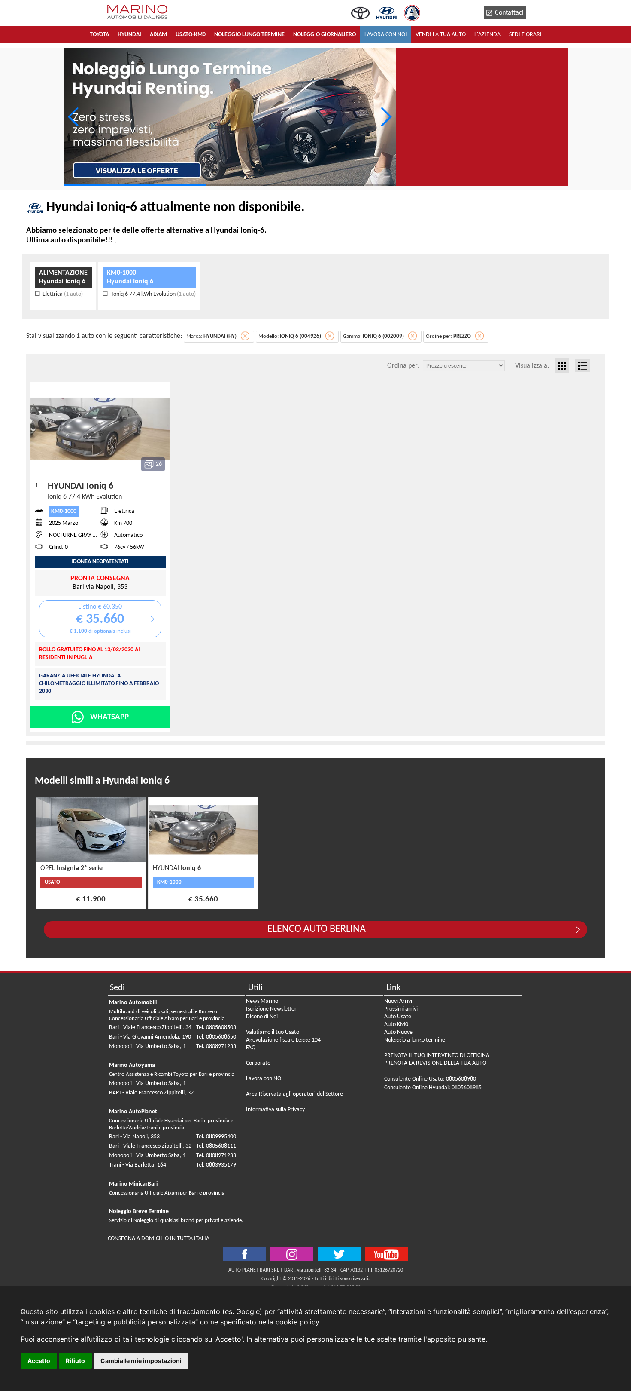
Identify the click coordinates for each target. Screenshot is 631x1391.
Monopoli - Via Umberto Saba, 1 (147, 1046)
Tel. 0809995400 (216, 1137)
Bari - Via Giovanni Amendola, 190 (150, 1037)
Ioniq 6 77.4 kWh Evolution (153, 294)
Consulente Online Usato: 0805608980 (430, 1079)
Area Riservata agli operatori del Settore (294, 1094)
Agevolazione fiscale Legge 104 (283, 1040)
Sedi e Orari (525, 34)
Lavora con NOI (264, 1078)
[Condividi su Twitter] (291, 1254)
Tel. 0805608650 (216, 1037)
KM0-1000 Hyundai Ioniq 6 (130, 277)
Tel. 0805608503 (216, 1027)
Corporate (258, 1063)
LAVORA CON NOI (385, 34)
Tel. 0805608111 (216, 1146)
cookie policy (297, 1321)
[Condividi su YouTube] (386, 1254)
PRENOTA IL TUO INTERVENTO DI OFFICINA (436, 1055)
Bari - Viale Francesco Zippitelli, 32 (150, 1146)
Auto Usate (397, 1017)
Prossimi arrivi (401, 1009)
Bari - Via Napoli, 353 (134, 1137)
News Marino (262, 1001)
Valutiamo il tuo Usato (272, 1032)
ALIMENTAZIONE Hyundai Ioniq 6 (63, 277)
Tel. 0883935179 (216, 1165)
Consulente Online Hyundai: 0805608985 (433, 1088)
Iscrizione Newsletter (271, 1009)
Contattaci (509, 12)
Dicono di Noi (262, 1017)
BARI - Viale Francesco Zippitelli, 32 (151, 1093)
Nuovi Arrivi (398, 1001)
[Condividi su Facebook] (244, 1254)
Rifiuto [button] (75, 1360)
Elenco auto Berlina (316, 929)
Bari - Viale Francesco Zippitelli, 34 (150, 1027)
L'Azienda (487, 34)
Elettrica (62, 294)
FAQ (250, 1048)
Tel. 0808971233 (216, 1046)
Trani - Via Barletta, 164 (137, 1165)
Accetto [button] (38, 1360)
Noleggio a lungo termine (414, 1040)
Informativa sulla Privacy (275, 1109)
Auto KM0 (396, 1024)
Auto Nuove (398, 1032)
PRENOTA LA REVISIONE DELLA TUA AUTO (435, 1063)
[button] (386, 116)
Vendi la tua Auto (441, 34)
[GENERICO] (230, 117)
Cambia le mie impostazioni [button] (141, 1360)
